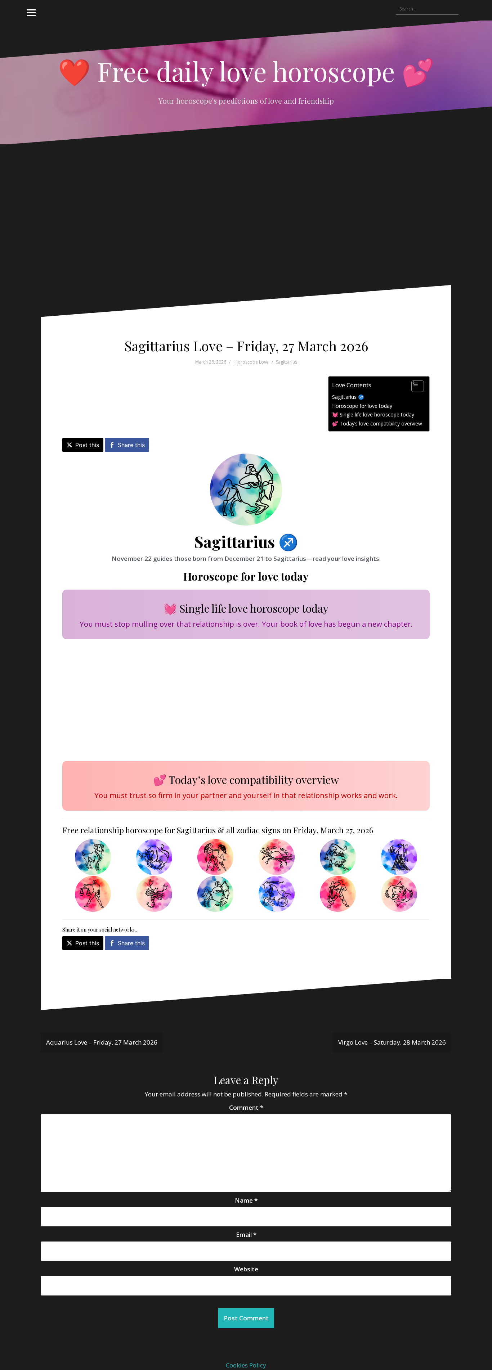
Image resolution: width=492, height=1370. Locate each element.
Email (246, 1234)
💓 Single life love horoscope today (373, 414)
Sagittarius (286, 362)
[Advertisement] (239, 220)
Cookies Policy (246, 1365)
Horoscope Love (251, 362)
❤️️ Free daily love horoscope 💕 (246, 70)
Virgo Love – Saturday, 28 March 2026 (392, 1042)
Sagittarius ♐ (348, 396)
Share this (131, 445)
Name (246, 1200)
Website (246, 1269)
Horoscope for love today (362, 405)
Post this (87, 445)
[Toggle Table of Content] (414, 386)
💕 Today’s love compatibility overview (377, 423)
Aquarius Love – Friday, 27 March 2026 (101, 1042)
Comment (246, 1107)
